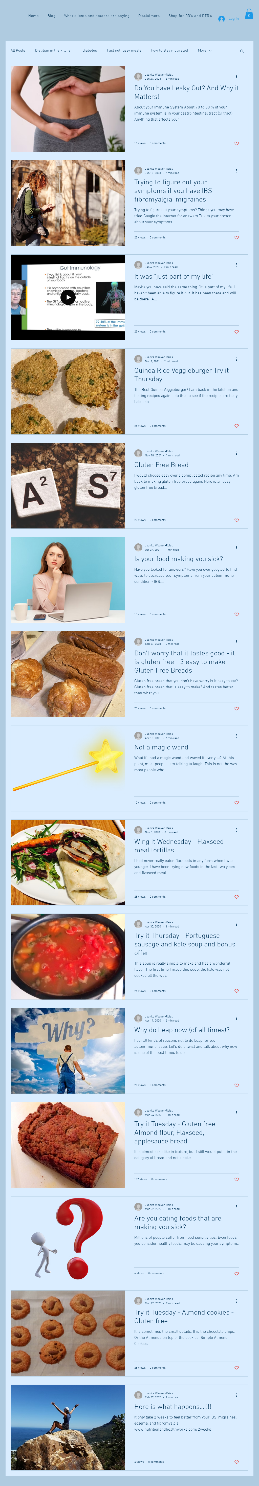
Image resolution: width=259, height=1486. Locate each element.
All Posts (18, 50)
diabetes (90, 50)
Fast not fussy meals (124, 50)
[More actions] (238, 77)
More (202, 50)
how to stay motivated (169, 50)
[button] (249, 14)
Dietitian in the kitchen (54, 50)
